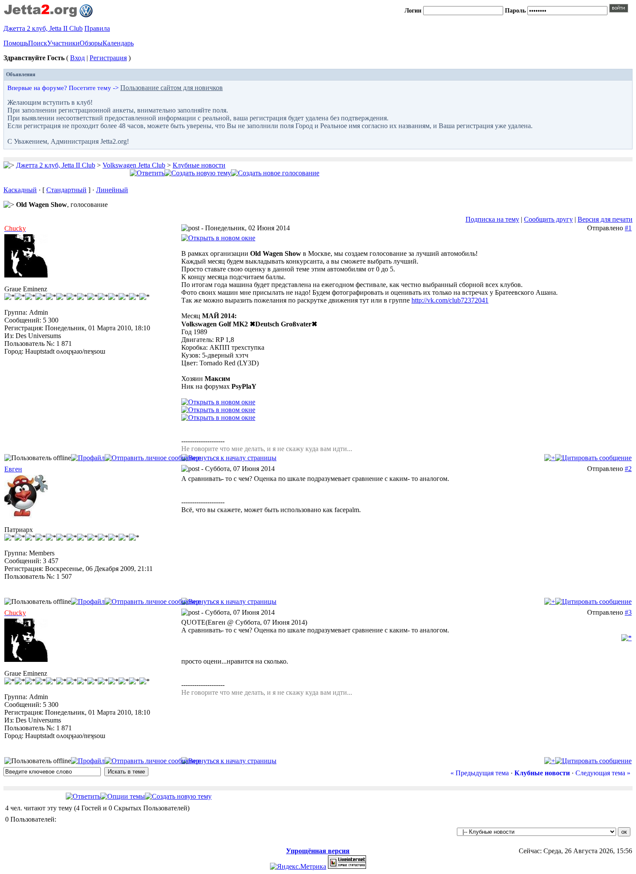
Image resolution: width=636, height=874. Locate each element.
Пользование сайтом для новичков (171, 87)
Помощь (15, 43)
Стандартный (66, 190)
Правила (97, 28)
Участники (63, 43)
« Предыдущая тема (479, 773)
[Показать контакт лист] (88, 457)
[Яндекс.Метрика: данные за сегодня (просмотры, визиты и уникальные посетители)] (298, 867)
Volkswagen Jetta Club (134, 165)
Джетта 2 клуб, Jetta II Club (43, 28)
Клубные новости (199, 165)
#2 (628, 468)
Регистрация (108, 57)
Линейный (112, 190)
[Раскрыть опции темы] (122, 796)
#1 (628, 228)
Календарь (118, 43)
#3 (628, 612)
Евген (13, 469)
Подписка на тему (492, 219)
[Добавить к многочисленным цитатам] (549, 457)
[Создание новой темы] (197, 173)
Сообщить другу (548, 219)
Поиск (37, 43)
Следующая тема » (602, 773)
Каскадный (20, 190)
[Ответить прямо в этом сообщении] (593, 457)
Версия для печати (605, 219)
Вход (77, 57)
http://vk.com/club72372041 (449, 300)
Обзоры (91, 43)
